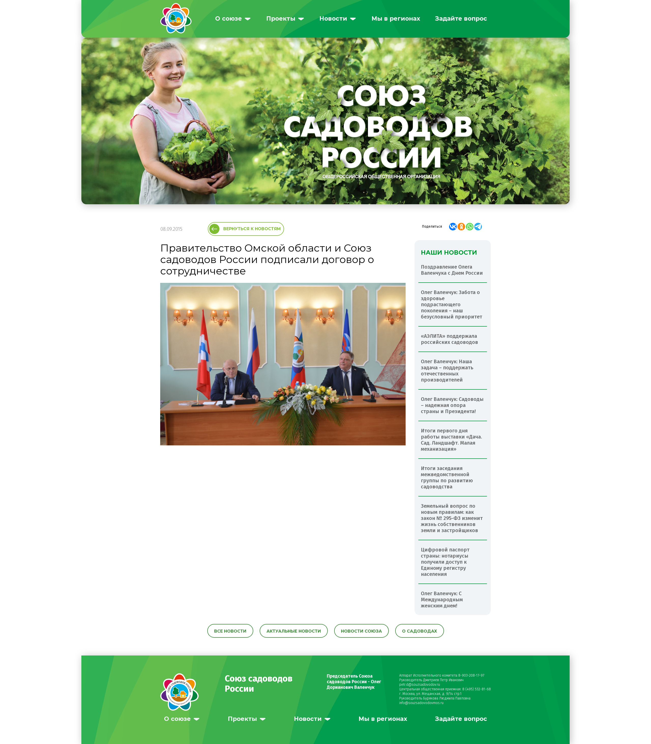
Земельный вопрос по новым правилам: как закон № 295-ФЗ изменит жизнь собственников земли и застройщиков (452, 518)
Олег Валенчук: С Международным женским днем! (442, 599)
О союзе (228, 18)
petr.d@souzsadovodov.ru (419, 684)
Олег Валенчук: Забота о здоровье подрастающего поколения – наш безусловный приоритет (451, 304)
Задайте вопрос (461, 18)
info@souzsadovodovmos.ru (421, 703)
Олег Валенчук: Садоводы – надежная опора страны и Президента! (452, 405)
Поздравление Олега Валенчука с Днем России (452, 270)
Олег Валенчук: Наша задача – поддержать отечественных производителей (447, 370)
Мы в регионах (396, 18)
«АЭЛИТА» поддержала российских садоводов (449, 339)
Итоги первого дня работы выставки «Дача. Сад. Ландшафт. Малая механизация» (451, 440)
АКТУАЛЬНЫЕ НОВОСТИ (294, 631)
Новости (333, 18)
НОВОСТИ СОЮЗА (361, 631)
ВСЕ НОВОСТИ (230, 631)
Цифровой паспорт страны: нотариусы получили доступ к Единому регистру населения (445, 562)
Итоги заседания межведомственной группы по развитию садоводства (447, 477)
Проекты (280, 18)
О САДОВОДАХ (419, 631)
